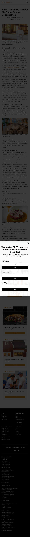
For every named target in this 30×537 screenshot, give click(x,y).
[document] (15, 268)
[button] (27, 243)
